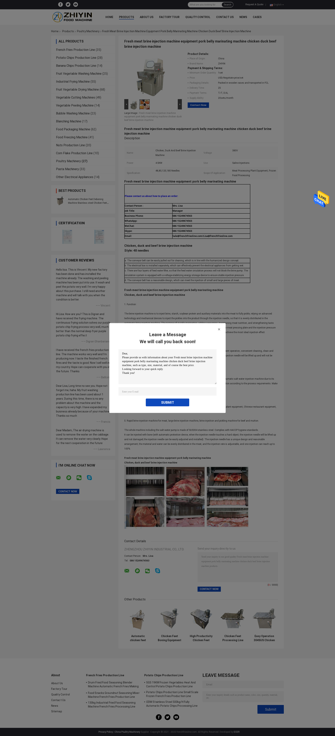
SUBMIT (167, 402)
